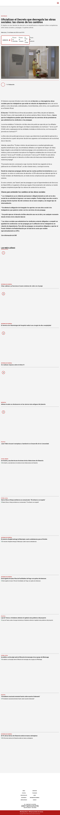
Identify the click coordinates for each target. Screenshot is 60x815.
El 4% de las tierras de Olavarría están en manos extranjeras (19, 735)
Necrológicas (24, 799)
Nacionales (4, 16)
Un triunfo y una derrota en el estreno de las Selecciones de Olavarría (22, 460)
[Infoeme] (7, 3)
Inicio (24, 790)
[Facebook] (23, 785)
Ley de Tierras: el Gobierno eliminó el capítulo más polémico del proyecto (23, 618)
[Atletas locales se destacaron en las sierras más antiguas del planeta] (30, 385)
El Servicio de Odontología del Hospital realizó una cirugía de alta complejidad (26, 325)
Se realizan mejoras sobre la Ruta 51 (13, 365)
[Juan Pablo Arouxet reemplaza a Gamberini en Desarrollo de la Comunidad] (30, 424)
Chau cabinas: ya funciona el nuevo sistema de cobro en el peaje (22, 286)
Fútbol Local (4, 498)
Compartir (5, 40)
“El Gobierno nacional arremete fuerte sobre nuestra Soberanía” (20, 696)
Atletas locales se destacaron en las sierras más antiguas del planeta (23, 404)
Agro (35, 795)
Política (3, 441)
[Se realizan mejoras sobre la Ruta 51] (30, 345)
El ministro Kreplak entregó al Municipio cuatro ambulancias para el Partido (24, 539)
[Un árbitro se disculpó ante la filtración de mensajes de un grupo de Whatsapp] (30, 675)
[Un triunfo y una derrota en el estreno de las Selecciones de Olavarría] (30, 478)
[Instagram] (27, 785)
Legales (34, 799)
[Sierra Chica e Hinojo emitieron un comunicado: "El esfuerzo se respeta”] (30, 517)
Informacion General (6, 284)
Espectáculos (24, 795)
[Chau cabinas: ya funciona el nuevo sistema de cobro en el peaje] (30, 267)
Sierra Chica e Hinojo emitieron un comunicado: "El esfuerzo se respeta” (23, 500)
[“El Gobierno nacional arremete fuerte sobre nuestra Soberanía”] (30, 714)
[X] (37, 785)
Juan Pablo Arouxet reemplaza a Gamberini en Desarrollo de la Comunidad (25, 444)
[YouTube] (32, 785)
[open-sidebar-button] (58, 3)
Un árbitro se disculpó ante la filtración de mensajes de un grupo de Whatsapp (25, 657)
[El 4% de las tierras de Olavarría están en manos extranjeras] (30, 753)
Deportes (3, 402)
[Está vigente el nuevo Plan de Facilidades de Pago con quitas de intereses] (30, 596)
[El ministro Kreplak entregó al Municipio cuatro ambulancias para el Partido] (30, 557)
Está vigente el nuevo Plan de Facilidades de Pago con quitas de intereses (23, 578)
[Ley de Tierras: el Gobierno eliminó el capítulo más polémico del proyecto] (30, 635)
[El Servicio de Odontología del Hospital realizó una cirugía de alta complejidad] (30, 306)
